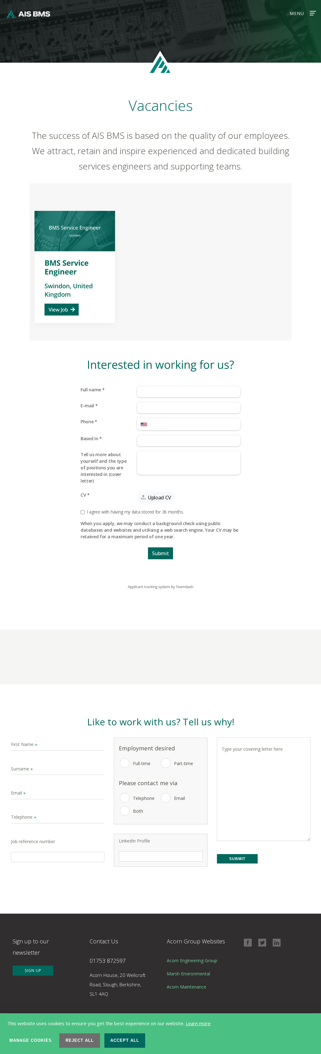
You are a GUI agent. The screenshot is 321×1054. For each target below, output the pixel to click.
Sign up (33, 970)
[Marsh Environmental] (196, 979)
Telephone (144, 798)
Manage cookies (30, 1040)
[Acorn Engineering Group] (196, 965)
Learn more (198, 1023)
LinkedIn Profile (134, 841)
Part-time (183, 763)
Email (179, 798)
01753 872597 (108, 960)
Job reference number (33, 841)
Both (138, 811)
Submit (237, 859)
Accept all (124, 1040)
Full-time (141, 763)
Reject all (80, 1040)
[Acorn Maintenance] (196, 992)
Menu (297, 13)
